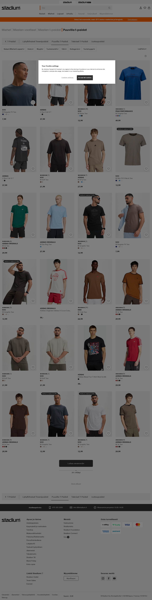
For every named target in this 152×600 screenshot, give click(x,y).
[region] (76, 72)
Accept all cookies (84, 77)
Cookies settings (67, 77)
